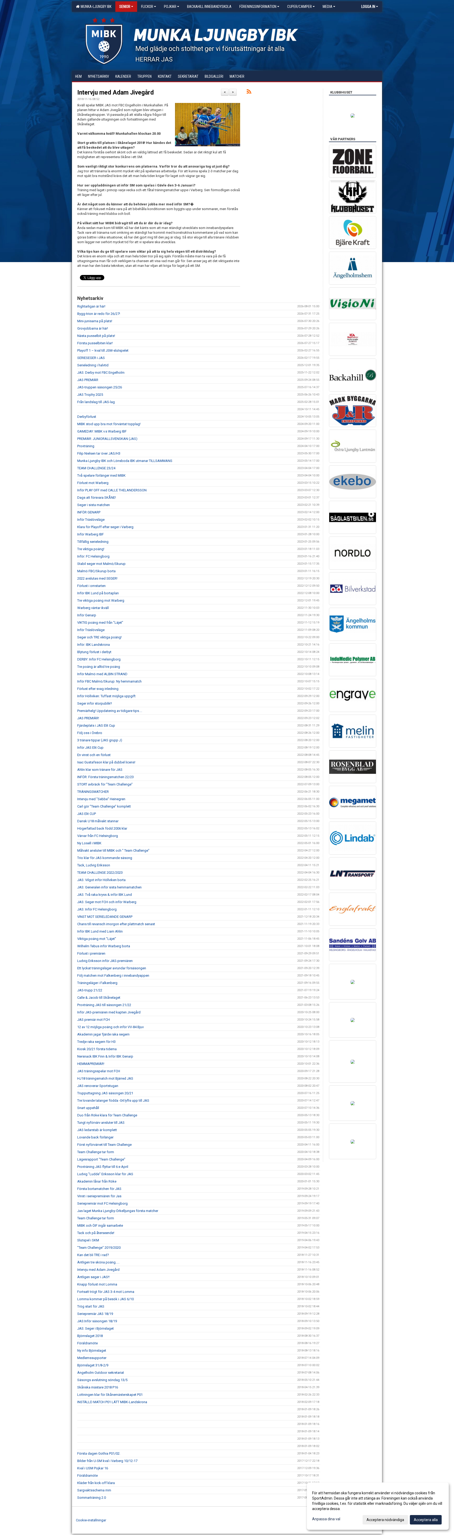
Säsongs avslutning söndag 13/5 (102, 1380)
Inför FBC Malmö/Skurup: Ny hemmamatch (109, 681)
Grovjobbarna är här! (92, 328)
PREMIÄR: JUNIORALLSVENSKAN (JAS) (107, 439)
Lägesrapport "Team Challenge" (101, 1159)
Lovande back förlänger (95, 1137)
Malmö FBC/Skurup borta (96, 571)
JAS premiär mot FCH (93, 1020)
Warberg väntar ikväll (93, 608)
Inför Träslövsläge (91, 520)
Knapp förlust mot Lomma (97, 1284)
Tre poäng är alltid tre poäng (98, 667)
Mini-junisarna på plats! (94, 321)
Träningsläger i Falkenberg (97, 983)
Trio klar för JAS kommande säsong (104, 858)
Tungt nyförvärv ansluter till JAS (101, 1123)
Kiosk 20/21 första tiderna (97, 1049)
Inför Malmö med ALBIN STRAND (102, 674)
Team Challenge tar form (95, 1152)
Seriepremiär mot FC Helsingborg (102, 1203)
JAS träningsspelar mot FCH (98, 1071)
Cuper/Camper (299, 6)
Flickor (147, 6)
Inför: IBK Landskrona (93, 645)
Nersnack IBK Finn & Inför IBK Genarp (105, 1056)
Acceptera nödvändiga (385, 1520)
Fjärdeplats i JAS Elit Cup (96, 725)
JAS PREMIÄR (87, 380)
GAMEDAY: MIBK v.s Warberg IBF (102, 431)
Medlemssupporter (91, 1358)
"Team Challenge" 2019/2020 (99, 1248)
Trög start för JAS (90, 1306)
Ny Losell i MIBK (89, 843)
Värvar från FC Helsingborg (97, 836)
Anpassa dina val (326, 1519)
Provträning (85, 446)
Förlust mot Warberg (93, 483)
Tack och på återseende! (95, 1233)
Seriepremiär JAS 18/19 (95, 1314)
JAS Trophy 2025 (90, 395)
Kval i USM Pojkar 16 (92, 1468)
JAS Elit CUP (86, 814)
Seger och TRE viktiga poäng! (99, 637)
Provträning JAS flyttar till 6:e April (102, 1167)
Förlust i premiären (91, 953)
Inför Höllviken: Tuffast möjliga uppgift (106, 696)
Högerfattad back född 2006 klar (102, 828)
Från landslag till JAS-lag (96, 402)
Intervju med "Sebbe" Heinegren (101, 799)
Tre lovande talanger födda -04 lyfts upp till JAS (113, 1100)
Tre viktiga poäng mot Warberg (100, 600)
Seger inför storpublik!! (94, 703)
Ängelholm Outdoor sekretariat (100, 1373)
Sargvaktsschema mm (94, 1490)
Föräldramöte (87, 1343)
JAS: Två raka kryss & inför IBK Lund (104, 895)
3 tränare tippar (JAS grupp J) (99, 740)
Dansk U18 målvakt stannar (97, 821)
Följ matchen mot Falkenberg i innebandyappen (113, 975)
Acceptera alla (426, 1520)
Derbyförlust (86, 417)
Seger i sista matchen (93, 505)
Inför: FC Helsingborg (93, 556)
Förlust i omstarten (91, 586)
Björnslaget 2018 (90, 1336)
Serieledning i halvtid (93, 365)
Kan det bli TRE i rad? (93, 1255)
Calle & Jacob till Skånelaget (98, 998)
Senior (124, 6)
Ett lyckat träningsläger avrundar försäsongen (111, 968)
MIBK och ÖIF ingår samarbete (100, 1225)
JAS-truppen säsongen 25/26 (99, 387)
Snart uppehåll (88, 1108)
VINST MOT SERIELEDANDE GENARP (104, 917)
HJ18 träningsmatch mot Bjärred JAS (105, 1078)
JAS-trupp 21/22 (89, 990)
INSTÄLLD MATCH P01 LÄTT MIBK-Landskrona (112, 1402)
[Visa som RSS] (249, 93)
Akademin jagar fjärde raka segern (103, 1034)
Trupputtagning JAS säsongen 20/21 (105, 1093)
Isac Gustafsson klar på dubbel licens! (106, 762)
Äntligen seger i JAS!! (93, 1277)
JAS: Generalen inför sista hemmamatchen (109, 887)
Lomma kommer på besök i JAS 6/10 (105, 1299)
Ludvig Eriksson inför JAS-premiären (105, 961)
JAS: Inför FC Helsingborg (97, 909)
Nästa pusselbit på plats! (96, 336)
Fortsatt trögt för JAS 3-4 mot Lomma (105, 1292)
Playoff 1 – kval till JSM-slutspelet (102, 350)
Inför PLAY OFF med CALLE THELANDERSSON (112, 490)
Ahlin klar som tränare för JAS (99, 770)
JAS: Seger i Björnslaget (95, 1328)
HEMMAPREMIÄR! (90, 1064)
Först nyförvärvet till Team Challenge (104, 1145)
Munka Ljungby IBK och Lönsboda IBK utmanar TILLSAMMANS (124, 461)
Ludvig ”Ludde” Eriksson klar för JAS (105, 1174)
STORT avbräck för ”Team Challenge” (105, 784)
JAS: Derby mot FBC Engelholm (101, 372)
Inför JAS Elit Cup (90, 748)
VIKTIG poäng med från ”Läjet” (100, 623)
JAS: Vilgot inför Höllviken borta (101, 880)
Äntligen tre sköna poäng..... (98, 1262)
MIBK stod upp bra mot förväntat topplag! (109, 424)
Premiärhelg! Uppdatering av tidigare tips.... (109, 711)
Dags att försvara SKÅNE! (96, 497)
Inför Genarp (86, 615)
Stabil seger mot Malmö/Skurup (101, 564)
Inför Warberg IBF (90, 534)
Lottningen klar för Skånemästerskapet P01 (110, 1395)
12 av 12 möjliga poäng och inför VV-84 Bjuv (110, 1027)
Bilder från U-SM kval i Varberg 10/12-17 (107, 1461)
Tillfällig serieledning (93, 542)
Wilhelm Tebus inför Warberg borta (103, 946)
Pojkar (170, 6)
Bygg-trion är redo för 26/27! (98, 314)
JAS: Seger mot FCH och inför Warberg (106, 902)
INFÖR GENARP (88, 512)
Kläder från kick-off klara (96, 1483)
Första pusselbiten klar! (95, 343)
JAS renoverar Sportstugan (97, 1086)
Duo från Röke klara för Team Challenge (107, 1115)
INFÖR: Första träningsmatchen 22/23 (105, 777)
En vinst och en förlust (94, 755)
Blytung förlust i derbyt (94, 652)
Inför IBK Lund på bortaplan (98, 593)
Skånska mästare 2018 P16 (97, 1387)
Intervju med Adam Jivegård (115, 92)
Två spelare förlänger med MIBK (101, 475)
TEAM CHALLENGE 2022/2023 (100, 873)
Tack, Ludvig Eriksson (93, 865)
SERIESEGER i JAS (91, 358)
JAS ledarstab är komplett (97, 1130)
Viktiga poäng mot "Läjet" (96, 939)
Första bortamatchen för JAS (99, 1189)
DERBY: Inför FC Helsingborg (99, 659)
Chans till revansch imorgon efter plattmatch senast (116, 924)
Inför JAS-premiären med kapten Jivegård (109, 1012)
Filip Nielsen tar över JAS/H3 (98, 453)
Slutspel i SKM (88, 1240)
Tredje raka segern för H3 (96, 1042)
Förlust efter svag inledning (97, 689)
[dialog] (378, 1506)
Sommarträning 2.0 (91, 1498)
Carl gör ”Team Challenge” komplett (104, 806)
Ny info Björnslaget (91, 1350)
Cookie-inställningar (91, 1520)
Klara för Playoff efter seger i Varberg (105, 527)
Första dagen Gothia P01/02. (98, 1453)
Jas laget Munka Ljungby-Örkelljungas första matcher (117, 1211)
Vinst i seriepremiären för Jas (99, 1196)
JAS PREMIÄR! (88, 718)
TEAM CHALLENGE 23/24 (96, 468)
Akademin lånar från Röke (96, 1181)
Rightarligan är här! (91, 306)
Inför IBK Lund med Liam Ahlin (100, 931)
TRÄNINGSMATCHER (93, 792)
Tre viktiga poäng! (90, 549)
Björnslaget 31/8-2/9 (92, 1365)
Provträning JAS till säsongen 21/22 (104, 1005)
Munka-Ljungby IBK (95, 6)
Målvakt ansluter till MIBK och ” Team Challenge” (113, 850)
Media (327, 6)
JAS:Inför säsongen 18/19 (97, 1321)
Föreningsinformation (257, 6)
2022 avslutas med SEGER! (97, 578)
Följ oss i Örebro (89, 733)
